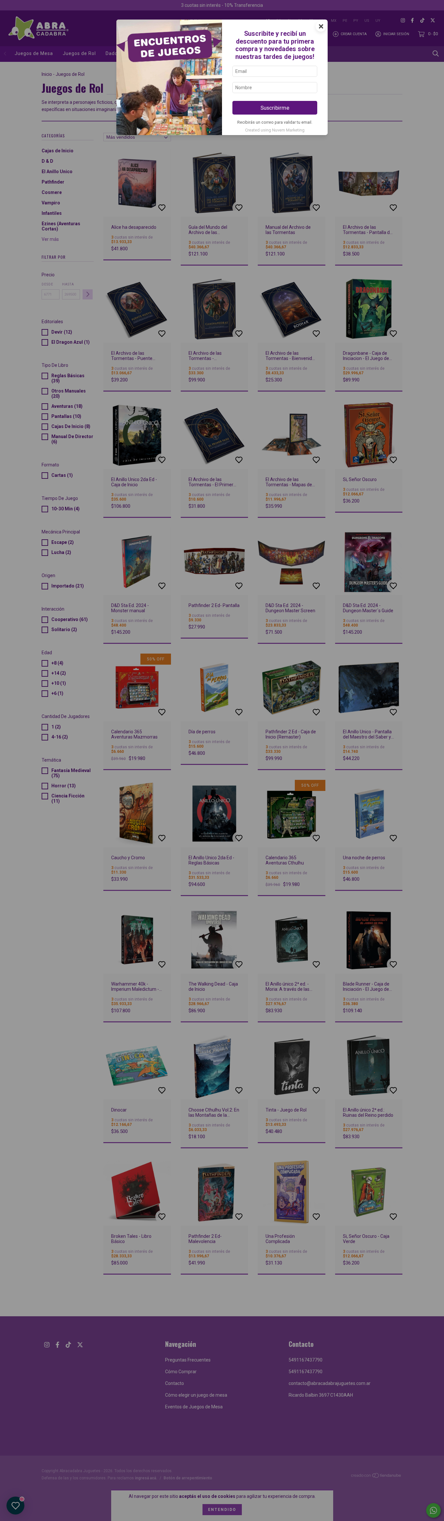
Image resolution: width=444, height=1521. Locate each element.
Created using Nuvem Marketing (275, 130)
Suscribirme (274, 107)
